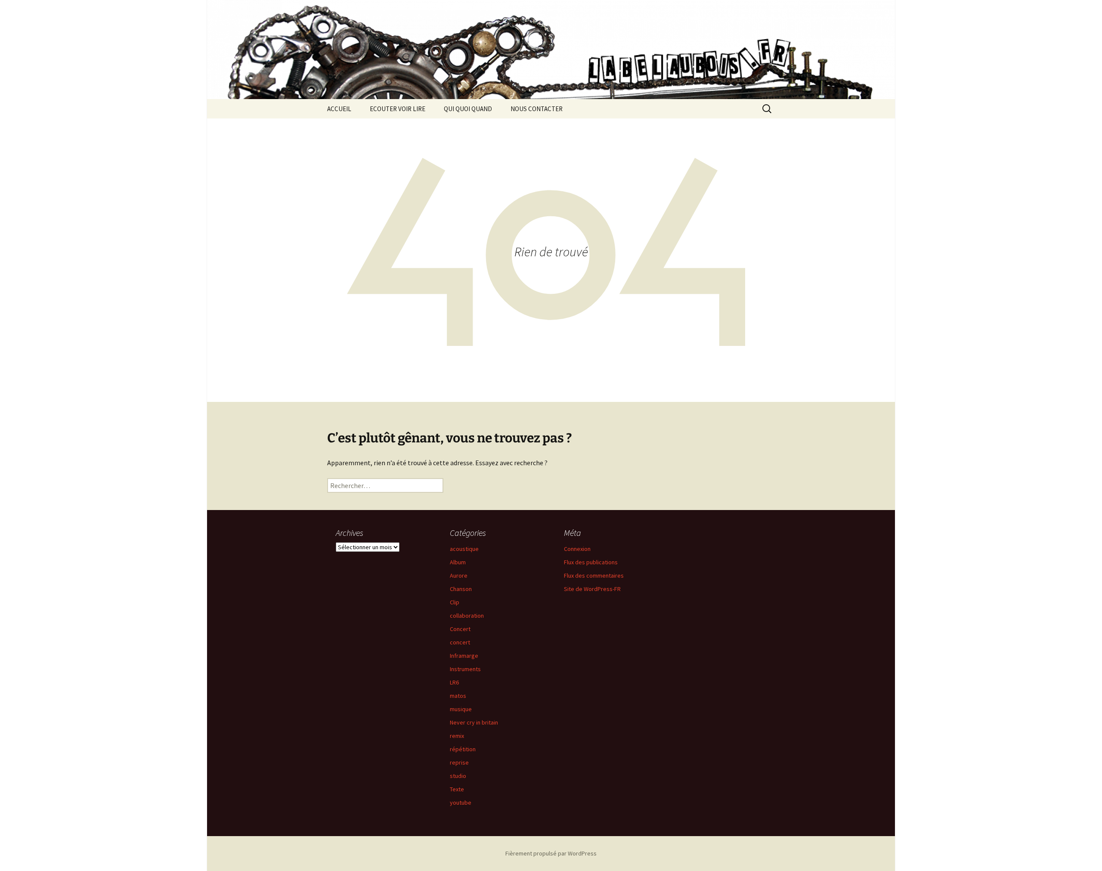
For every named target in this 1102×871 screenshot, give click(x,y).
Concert (460, 629)
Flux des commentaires (594, 575)
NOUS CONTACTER (537, 109)
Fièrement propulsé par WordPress (551, 853)
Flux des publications (591, 562)
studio (458, 776)
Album (458, 562)
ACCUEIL (339, 109)
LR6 (454, 682)
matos (458, 696)
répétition (463, 749)
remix (457, 736)
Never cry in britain (474, 722)
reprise (459, 762)
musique (461, 709)
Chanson (461, 589)
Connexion (577, 549)
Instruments (465, 669)
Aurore (458, 575)
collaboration (467, 615)
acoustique (464, 549)
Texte (457, 789)
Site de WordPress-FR (592, 589)
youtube (460, 802)
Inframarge (464, 655)
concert (460, 642)
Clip (454, 602)
